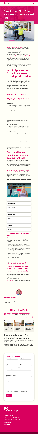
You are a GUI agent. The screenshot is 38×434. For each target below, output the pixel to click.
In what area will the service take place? (13, 369)
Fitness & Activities (21, 316)
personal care (11, 277)
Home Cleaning (13, 316)
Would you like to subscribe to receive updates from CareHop (18, 391)
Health (9, 314)
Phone (20, 364)
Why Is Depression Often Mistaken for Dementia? (8, 328)
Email (7, 364)
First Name (8, 358)
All (5, 314)
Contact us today (10, 280)
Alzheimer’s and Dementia (24, 314)
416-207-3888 (7, 417)
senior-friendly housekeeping (21, 277)
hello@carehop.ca (15, 417)
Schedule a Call (7, 349)
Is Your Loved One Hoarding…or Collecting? (18, 328)
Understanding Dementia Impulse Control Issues (29, 328)
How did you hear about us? (11, 375)
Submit (8, 395)
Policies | (5, 429)
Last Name (21, 358)
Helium (21, 431)
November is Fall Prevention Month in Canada (15, 47)
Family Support (15, 314)
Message (8, 381)
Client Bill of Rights (10, 429)
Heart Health (29, 316)
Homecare (6, 316)
